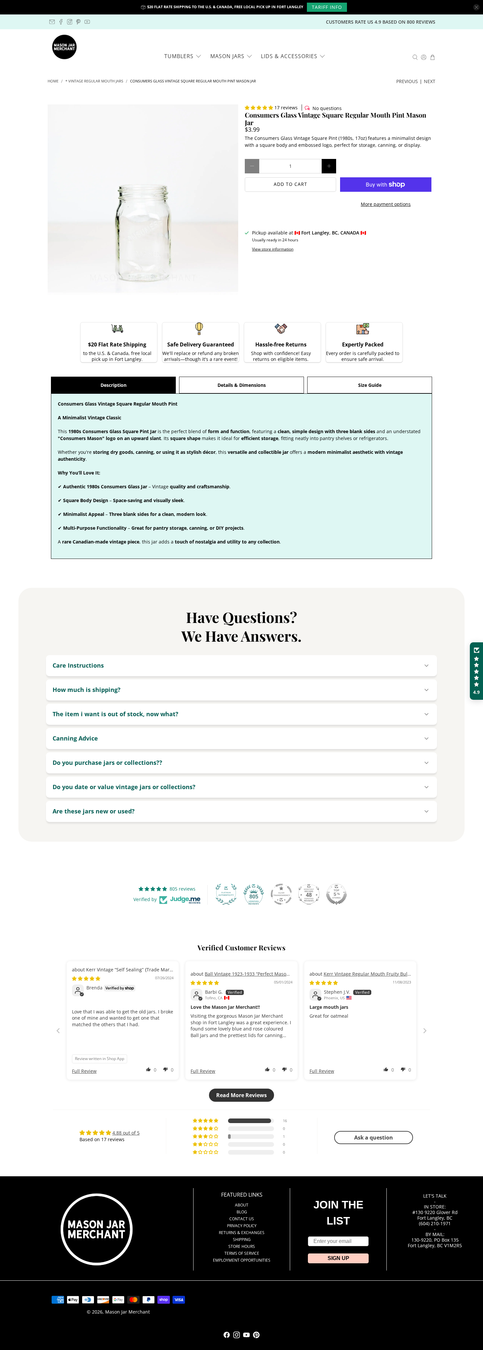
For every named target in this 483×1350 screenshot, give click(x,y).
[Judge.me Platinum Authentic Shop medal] (226, 894)
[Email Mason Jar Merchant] (52, 22)
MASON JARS (227, 56)
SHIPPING (242, 1239)
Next (429, 81)
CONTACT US (241, 1219)
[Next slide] (425, 1030)
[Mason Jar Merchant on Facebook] (61, 22)
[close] (476, 7)
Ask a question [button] (373, 1137)
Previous (407, 81)
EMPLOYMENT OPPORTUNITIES (241, 1260)
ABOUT (241, 1205)
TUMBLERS (179, 56)
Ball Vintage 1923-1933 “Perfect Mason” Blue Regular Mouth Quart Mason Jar (241, 977)
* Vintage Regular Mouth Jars (94, 81)
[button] (259, 107)
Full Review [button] (84, 1071)
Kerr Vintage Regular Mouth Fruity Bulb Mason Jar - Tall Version (360, 977)
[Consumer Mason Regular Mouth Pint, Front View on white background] (143, 199)
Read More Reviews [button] (241, 1095)
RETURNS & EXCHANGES (241, 1232)
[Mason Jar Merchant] (64, 47)
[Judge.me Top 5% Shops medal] (336, 894)
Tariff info (327, 7)
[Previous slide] (58, 1030)
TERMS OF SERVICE (241, 1253)
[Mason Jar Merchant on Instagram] (70, 22)
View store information (272, 249)
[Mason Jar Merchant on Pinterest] (78, 22)
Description (113, 385)
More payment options (386, 204)
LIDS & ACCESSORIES (289, 56)
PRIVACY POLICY (242, 1225)
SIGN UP (338, 1258)
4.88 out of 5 (126, 1133)
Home (53, 81)
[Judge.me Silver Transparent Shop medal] (281, 894)
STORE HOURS (241, 1246)
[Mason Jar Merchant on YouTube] (87, 22)
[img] (86, 978)
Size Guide (369, 385)
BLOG (242, 1212)
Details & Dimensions (242, 385)
